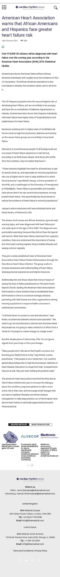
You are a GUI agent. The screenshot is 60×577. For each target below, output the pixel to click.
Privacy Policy (41, 551)
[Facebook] (21, 560)
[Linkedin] (27, 560)
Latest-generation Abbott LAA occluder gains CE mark (10, 446)
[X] (40, 560)
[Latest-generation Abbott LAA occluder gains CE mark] (11, 436)
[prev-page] (28, 465)
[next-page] (32, 465)
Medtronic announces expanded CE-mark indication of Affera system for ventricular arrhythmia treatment (49, 450)
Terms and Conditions (23, 551)
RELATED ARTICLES (19, 425)
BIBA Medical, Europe (30, 510)
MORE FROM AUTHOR (41, 425)
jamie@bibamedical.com (38, 490)
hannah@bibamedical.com (42, 493)
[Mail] (33, 560)
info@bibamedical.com (33, 520)
